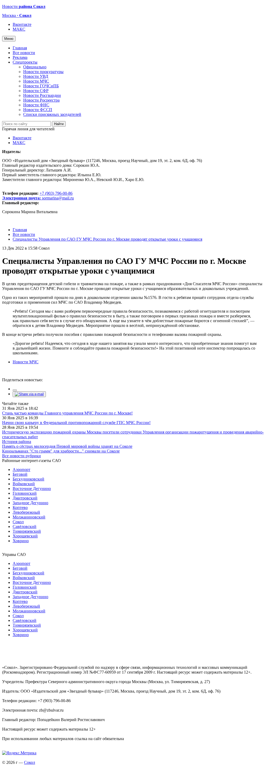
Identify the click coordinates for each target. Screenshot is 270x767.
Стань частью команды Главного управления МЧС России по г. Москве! (67, 413)
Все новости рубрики (21, 456)
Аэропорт (21, 469)
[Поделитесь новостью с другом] (29, 394)
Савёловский (24, 526)
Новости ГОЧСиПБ (41, 86)
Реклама (20, 57)
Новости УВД (35, 76)
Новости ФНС (36, 105)
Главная (20, 48)
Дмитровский (25, 498)
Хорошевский (25, 536)
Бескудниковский (28, 479)
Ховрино (21, 541)
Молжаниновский (29, 517)
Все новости (24, 52)
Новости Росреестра (41, 100)
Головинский (25, 493)
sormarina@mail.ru (58, 198)
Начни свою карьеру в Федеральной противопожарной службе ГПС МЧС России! (76, 422)
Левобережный (26, 512)
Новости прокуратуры (43, 71)
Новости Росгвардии (42, 95)
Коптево (20, 507)
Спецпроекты (25, 62)
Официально (34, 67)
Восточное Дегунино (32, 488)
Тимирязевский (27, 531)
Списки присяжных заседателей (52, 114)
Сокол (18, 522)
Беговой (20, 474)
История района (16, 441)
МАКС (19, 29)
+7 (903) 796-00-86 (37, 195)
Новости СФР (36, 90)
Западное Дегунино (30, 503)
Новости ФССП (37, 109)
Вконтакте (22, 24)
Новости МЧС (36, 81)
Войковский (24, 484)
